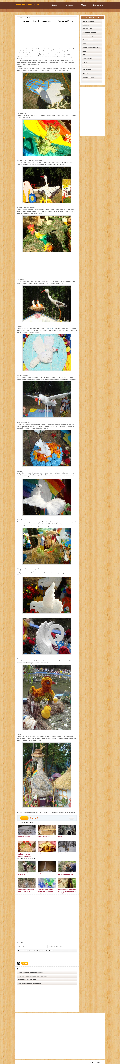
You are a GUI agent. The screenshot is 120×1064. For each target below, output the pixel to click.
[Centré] (32, 951)
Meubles (85, 62)
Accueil (55, 5)
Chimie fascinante (87, 28)
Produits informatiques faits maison (92, 36)
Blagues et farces (87, 69)
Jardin (84, 43)
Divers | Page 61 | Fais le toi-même (27, 979)
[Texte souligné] (23, 951)
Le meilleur (69, 5)
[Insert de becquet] (52, 951)
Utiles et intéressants (88, 40)
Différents (85, 73)
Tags (84, 5)
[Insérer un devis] (46, 951)
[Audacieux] (18, 951)
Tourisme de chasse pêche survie (91, 47)
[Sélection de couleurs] (41, 951)
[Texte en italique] (21, 951)
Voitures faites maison (88, 21)
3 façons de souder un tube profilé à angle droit (30, 972)
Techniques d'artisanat (88, 77)
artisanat (50, 328)
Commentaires (98, 5)
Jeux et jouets (86, 66)
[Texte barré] (26, 951)
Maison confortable (87, 58)
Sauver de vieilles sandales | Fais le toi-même (29, 983)
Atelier (84, 54)
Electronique (86, 25)
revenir (25, 818)
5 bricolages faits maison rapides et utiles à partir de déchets (33, 976)
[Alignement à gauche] (29, 951)
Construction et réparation (89, 32)
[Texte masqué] (44, 951)
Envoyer (25, 963)
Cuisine (84, 51)
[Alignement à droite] (34, 951)
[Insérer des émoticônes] (37, 951)
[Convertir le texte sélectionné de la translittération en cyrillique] (49, 951)
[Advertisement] (47, 34)
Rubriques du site (92, 17)
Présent (85, 81)
